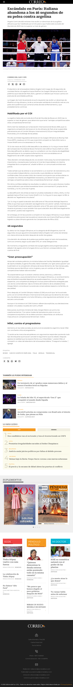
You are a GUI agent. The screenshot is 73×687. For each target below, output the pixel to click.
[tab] (33, 527)
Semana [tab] (53, 429)
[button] (36, 48)
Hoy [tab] (19, 429)
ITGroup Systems (66, 684)
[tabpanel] (19, 505)
